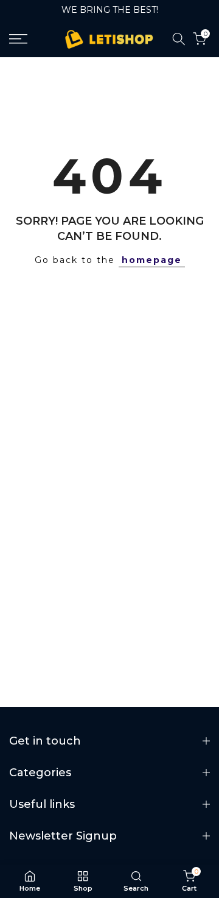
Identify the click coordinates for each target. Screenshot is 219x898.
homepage (152, 259)
